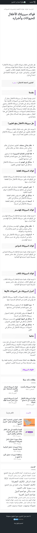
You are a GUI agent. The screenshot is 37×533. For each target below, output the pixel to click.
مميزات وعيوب (29, 505)
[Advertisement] (18, 41)
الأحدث (28, 413)
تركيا (6, 478)
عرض (14, 83)
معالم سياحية (18, 503)
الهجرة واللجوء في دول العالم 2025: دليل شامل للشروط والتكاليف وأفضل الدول (13, 431)
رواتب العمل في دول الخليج (14, 485)
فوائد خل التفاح (31, 503)
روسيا (33, 488)
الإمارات (33, 476)
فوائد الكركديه (17, 500)
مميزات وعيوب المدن (15, 505)
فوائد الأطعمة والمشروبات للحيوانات (14, 9)
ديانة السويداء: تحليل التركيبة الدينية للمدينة (12, 448)
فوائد (26, 9)
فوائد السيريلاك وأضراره (28, 387)
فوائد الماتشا (9, 500)
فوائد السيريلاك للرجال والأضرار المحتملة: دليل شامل (10, 389)
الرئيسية (31, 9)
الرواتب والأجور (17, 476)
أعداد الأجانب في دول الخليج (13, 473)
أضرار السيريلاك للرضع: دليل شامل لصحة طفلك (10, 399)
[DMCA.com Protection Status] (18, 520)
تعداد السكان (30, 481)
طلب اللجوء (21, 488)
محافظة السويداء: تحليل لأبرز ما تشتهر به (12, 455)
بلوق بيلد (16, 523)
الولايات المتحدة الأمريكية (16, 478)
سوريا (29, 488)
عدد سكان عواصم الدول (25, 491)
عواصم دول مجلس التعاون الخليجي (26, 498)
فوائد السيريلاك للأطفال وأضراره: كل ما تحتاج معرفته (28, 400)
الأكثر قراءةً (10, 413)
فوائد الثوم (32, 500)
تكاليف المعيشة (18, 481)
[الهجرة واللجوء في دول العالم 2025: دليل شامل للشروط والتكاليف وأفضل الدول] (29, 432)
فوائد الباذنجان (12, 497)
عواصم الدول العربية (27, 494)
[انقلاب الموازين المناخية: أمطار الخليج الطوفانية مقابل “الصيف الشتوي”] (29, 422)
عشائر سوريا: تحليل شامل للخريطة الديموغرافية (14, 440)
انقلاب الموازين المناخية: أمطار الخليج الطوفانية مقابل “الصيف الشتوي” (12, 421)
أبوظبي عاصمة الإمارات (29, 473)
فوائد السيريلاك (28, 369)
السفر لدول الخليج (24, 516)
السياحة (10, 476)
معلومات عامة (10, 503)
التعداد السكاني (26, 476)
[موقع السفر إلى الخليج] (19, 2)
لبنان (25, 502)
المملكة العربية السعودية (29, 479)
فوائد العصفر (25, 500)
